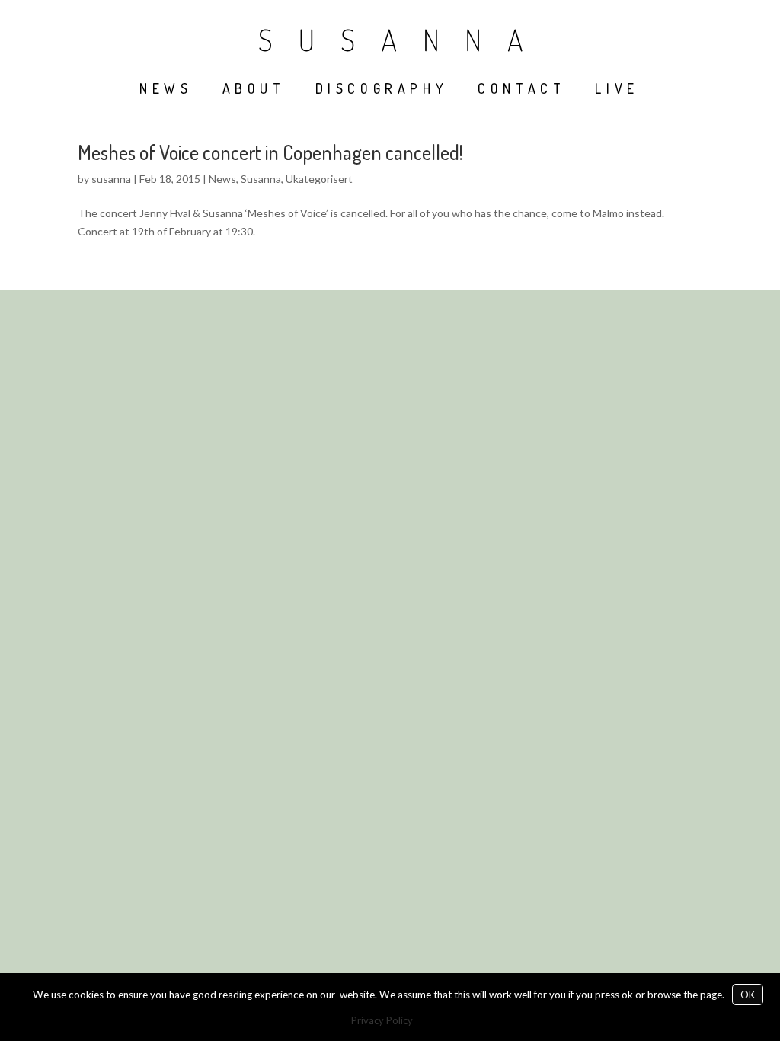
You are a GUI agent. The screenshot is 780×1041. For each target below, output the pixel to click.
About (254, 88)
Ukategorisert (319, 178)
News (165, 88)
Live (616, 88)
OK (747, 994)
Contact (521, 88)
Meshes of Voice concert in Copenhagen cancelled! (270, 152)
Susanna (261, 178)
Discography (382, 88)
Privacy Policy (382, 1020)
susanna (111, 178)
